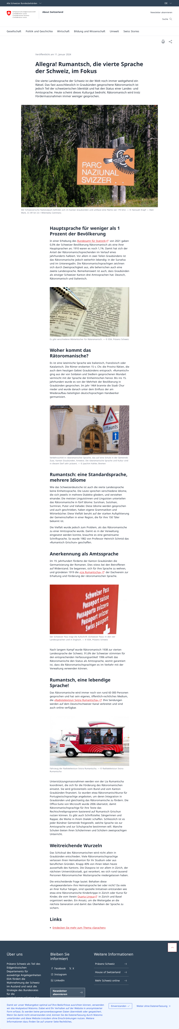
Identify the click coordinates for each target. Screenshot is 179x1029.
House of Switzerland (107, 972)
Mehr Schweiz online (107, 980)
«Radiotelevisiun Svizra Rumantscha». (76, 700)
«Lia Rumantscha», (90, 572)
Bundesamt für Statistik (91, 241)
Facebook (60, 968)
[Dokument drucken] (163, 41)
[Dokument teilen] (170, 41)
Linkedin (59, 980)
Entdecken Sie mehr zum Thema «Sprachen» (79, 927)
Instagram (60, 974)
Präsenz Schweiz (105, 963)
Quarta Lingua (86, 896)
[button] (13, 31)
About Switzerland (52, 12)
